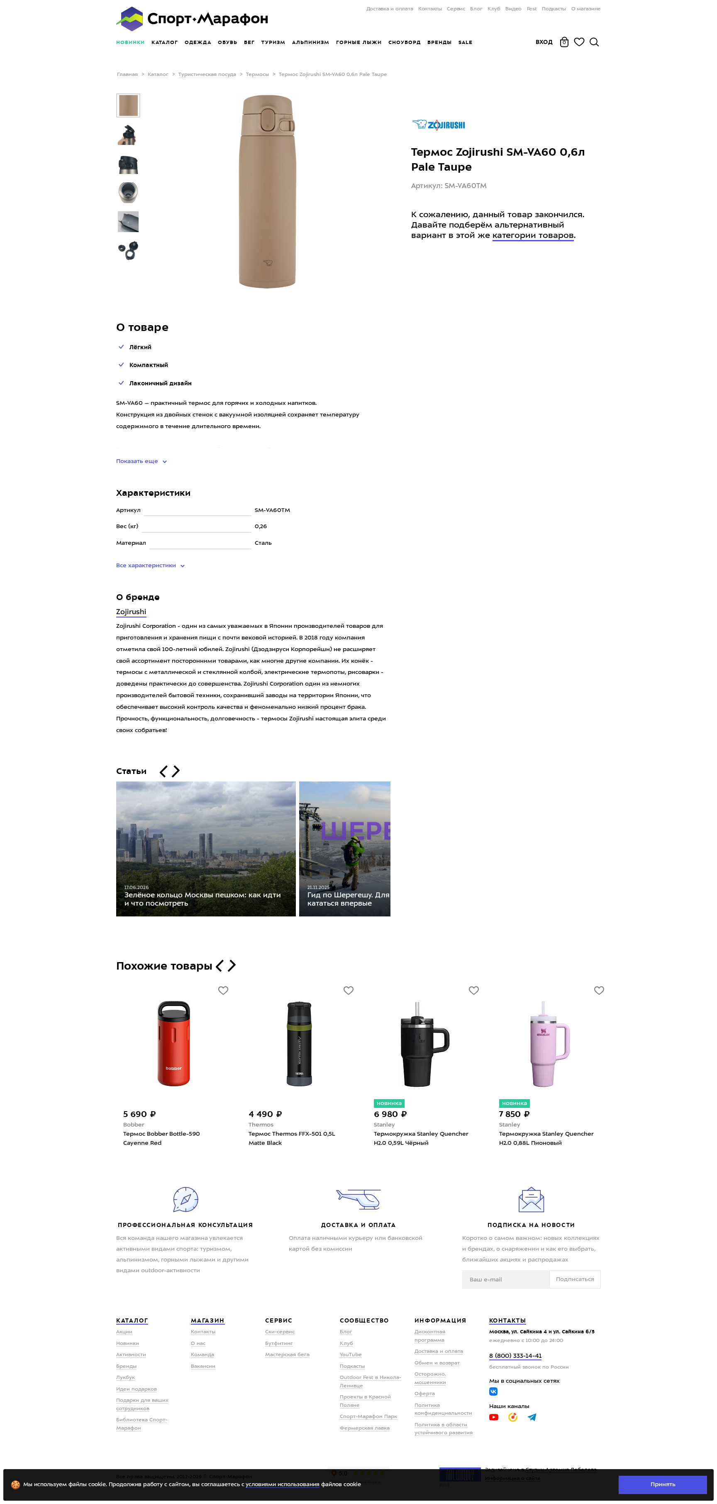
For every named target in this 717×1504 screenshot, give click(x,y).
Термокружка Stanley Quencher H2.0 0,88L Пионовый (546, 1138)
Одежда (198, 42)
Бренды (439, 42)
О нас (198, 1343)
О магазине (586, 9)
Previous (110, 851)
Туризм (273, 42)
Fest (532, 9)
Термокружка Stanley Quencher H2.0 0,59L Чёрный (421, 1138)
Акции (124, 1332)
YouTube (351, 1354)
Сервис (456, 9)
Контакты (430, 9)
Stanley (384, 1125)
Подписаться (575, 1279)
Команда (202, 1354)
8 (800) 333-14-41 (515, 1356)
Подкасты (554, 9)
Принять (663, 1484)
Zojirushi (131, 612)
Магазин (208, 1320)
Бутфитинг (279, 1343)
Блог (476, 9)
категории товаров (533, 236)
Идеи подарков (136, 1389)
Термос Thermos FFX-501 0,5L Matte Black (292, 1138)
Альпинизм (310, 42)
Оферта (425, 1393)
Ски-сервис (280, 1332)
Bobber (133, 1125)
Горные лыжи (359, 42)
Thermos (261, 1125)
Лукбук (125, 1377)
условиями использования (282, 1484)
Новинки (130, 42)
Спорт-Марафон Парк (368, 1416)
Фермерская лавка (365, 1428)
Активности (131, 1354)
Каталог (164, 42)
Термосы (257, 74)
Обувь (227, 42)
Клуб (494, 9)
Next (397, 851)
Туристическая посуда (207, 74)
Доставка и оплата (389, 9)
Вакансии (203, 1366)
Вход (544, 42)
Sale (465, 42)
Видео (513, 9)
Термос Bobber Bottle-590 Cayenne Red (161, 1138)
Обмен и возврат (437, 1363)
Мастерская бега (287, 1354)
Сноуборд (404, 42)
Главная (127, 74)
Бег (249, 42)
